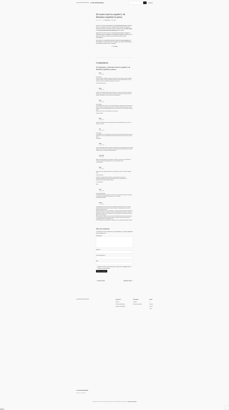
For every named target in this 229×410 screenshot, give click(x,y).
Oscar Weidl (101, 155)
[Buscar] (145, 2)
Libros (114, 20)
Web (97, 261)
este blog (126, 40)
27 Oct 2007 (101, 203)
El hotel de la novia (121, 25)
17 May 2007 (101, 168)
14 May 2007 (101, 130)
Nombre (98, 249)
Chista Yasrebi (128, 28)
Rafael (100, 88)
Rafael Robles (107, 20)
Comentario (99, 235)
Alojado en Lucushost (132, 401)
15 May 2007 (101, 156)
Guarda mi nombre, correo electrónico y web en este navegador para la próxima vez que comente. (114, 267)
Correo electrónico (101, 255)
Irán (112, 20)
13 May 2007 (101, 101)
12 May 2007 (101, 74)
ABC (100, 41)
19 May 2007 (101, 190)
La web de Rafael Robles (97, 2)
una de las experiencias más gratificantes (107, 30)
